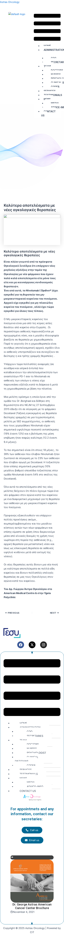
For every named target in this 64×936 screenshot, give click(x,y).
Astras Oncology (9, 2)
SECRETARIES (35, 735)
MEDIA (31, 782)
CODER (31, 765)
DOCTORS (33, 744)
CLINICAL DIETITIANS (26, 759)
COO (29, 731)
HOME (23, 723)
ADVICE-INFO (35, 786)
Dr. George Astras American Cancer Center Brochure (32, 906)
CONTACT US (48, 113)
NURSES (32, 748)
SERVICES (26, 769)
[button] (47, 28)
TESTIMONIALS (29, 773)
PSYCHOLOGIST (36, 752)
